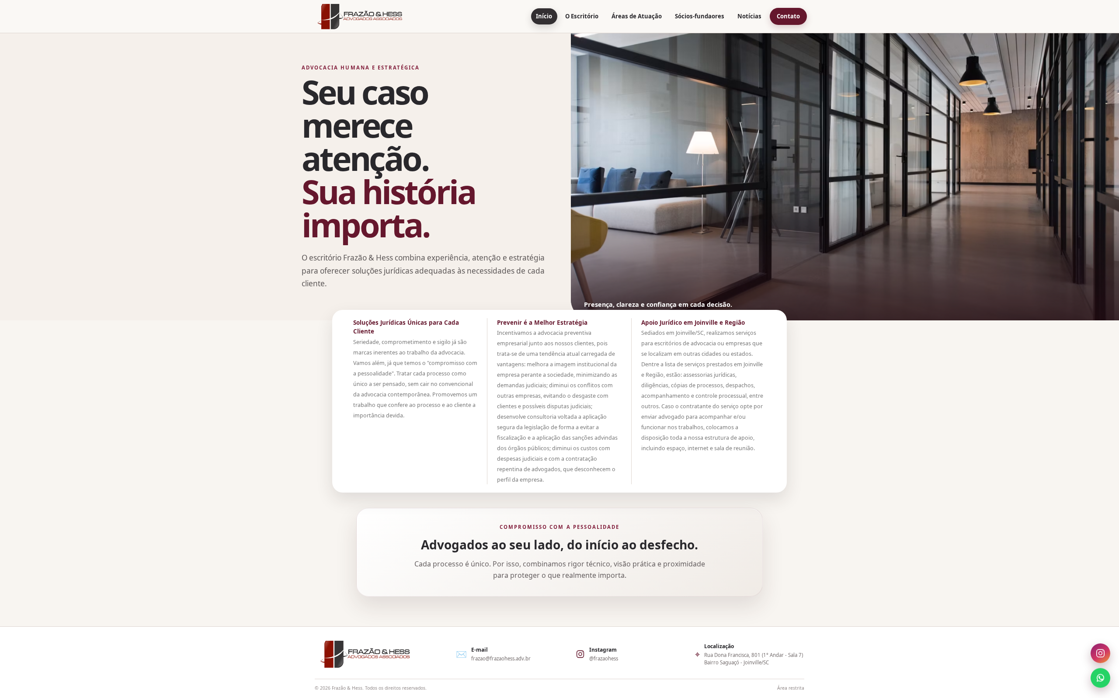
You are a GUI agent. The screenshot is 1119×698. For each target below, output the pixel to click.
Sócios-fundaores (699, 16)
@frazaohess (603, 658)
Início (544, 16)
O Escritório (581, 16)
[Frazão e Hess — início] (359, 16)
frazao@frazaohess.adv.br (501, 658)
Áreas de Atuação (637, 16)
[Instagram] (1100, 655)
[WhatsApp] (1100, 678)
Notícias (749, 16)
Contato (788, 16)
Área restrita (790, 688)
